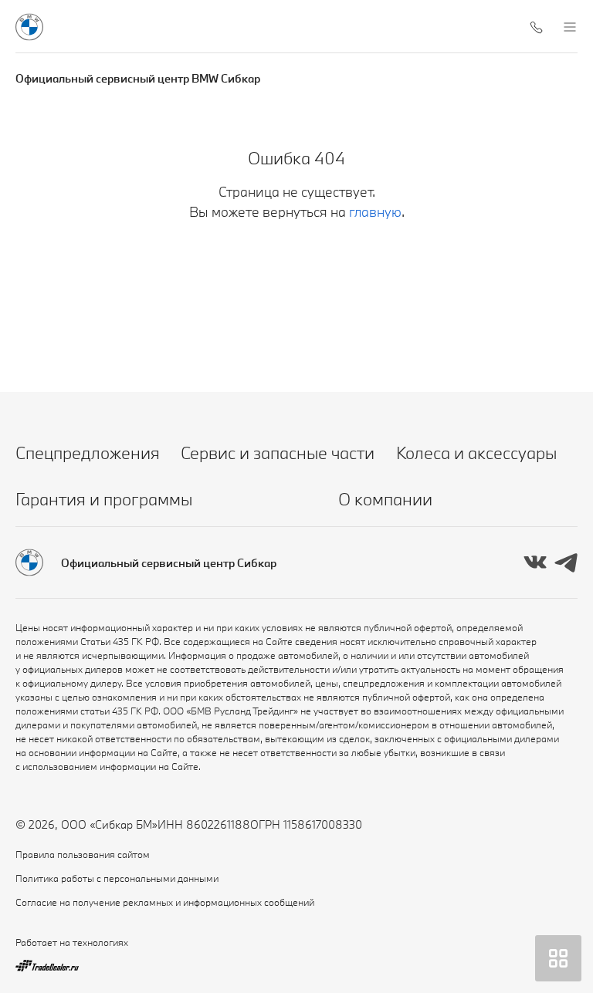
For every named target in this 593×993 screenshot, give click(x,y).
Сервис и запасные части (277, 452)
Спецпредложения (87, 452)
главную (375, 212)
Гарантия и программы (103, 499)
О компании (385, 499)
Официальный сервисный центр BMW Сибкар (137, 78)
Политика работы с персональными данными (117, 878)
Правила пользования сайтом (82, 854)
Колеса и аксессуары (476, 452)
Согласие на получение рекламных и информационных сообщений (164, 902)
